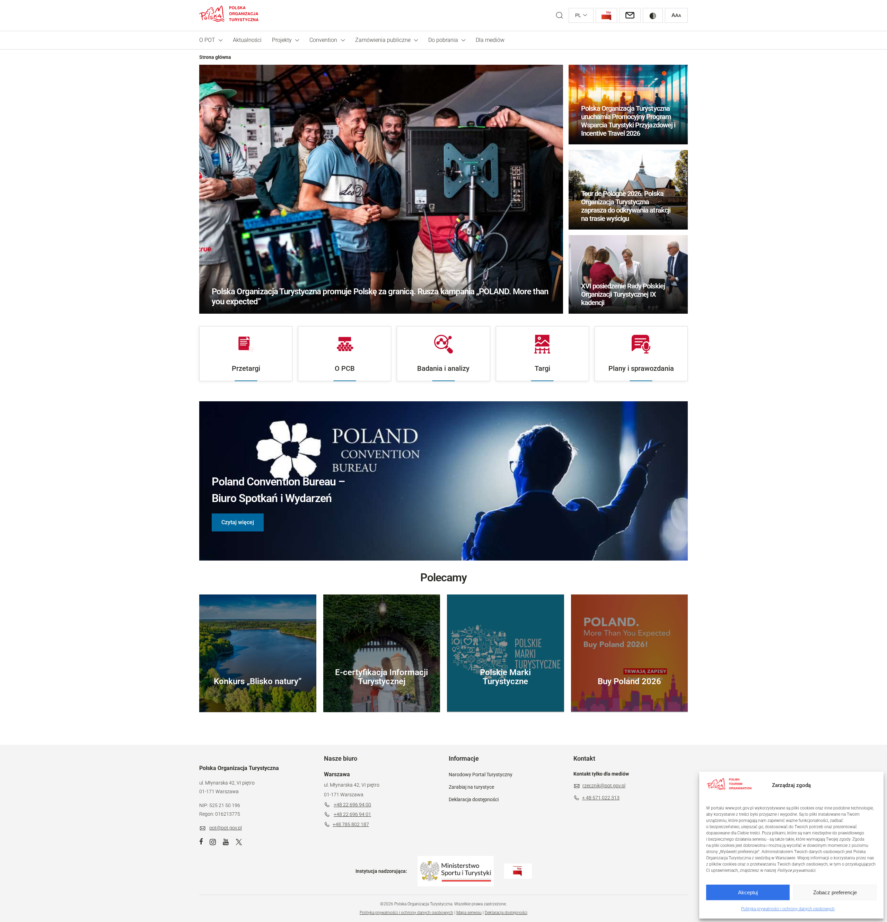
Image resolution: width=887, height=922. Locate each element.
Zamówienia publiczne (383, 40)
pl (578, 15)
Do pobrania (443, 40)
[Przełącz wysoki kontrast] (653, 15)
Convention (323, 40)
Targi (542, 368)
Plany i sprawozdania (641, 368)
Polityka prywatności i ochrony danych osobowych (788, 908)
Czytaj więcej (237, 522)
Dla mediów (490, 40)
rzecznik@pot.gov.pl (603, 785)
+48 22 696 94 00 (352, 804)
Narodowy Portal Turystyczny (480, 774)
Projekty (282, 40)
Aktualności (247, 40)
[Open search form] (559, 15)
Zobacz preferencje (835, 892)
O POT (207, 40)
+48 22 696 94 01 (352, 814)
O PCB (345, 368)
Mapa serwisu (469, 912)
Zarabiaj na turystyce (471, 787)
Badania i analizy (443, 368)
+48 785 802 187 (351, 824)
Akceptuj (748, 892)
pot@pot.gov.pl (225, 828)
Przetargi (246, 368)
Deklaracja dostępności (474, 799)
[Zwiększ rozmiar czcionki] (676, 15)
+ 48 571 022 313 (601, 797)
